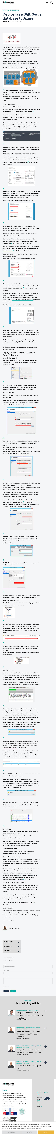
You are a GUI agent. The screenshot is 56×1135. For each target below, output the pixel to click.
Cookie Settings (11, 1132)
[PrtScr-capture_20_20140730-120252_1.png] (21, 178)
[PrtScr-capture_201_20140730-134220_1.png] (21, 662)
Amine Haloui (26, 1054)
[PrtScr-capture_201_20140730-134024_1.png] (21, 614)
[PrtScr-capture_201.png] (21, 734)
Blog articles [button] (8, 946)
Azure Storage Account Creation (22, 299)
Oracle (30, 1010)
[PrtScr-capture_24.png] (21, 423)
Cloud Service (18, 288)
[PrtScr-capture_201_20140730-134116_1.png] (21, 639)
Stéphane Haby (26, 1038)
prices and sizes (7, 251)
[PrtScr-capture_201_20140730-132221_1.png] (21, 375)
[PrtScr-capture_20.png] (21, 80)
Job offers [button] (7, 951)
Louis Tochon (26, 1019)
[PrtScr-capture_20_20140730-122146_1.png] (21, 696)
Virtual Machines (22, 162)
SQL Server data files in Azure (23, 902)
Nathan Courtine (17, 22)
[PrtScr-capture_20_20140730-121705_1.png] (21, 317)
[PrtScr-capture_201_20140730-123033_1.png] (21, 818)
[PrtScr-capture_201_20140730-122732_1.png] (21, 765)
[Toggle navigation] (47, 2)
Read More (38, 1128)
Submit (6, 991)
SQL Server (34, 1010)
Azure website (28, 111)
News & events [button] (8, 942)
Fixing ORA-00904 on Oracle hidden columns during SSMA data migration (29, 1015)
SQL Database (18, 879)
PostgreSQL (26, 1047)
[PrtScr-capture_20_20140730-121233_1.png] (21, 270)
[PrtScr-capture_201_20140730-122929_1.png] (21, 795)
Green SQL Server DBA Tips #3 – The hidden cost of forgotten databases (29, 1034)
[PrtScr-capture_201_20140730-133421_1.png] (21, 552)
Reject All (29, 1132)
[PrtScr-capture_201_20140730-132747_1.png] (21, 468)
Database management (11, 10)
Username (6, 970)
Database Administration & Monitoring (25, 1027)
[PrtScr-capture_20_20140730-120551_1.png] (21, 213)
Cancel (13, 991)
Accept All (46, 1132)
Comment (6, 977)
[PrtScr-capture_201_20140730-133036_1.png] (21, 521)
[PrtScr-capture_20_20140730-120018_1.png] (21, 138)
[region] (28, 1128)
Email (5, 964)
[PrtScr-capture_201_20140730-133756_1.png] (21, 580)
